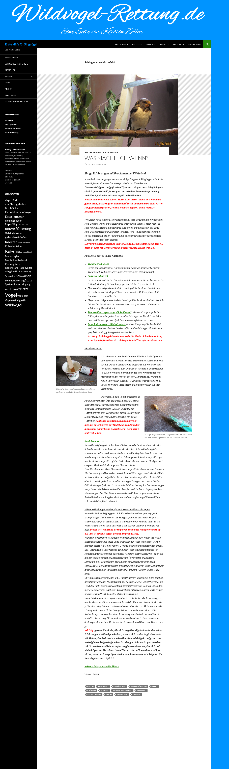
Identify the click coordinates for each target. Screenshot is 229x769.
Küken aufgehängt (24, 252)
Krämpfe (91, 690)
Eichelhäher (12, 212)
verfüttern (11, 289)
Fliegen (18, 220)
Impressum (178, 44)
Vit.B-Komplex (94, 694)
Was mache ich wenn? (116, 157)
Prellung (141, 690)
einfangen (26, 212)
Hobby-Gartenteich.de (15, 149)
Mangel (104, 690)
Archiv (163, 44)
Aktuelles (137, 44)
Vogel (109, 694)
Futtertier (23, 224)
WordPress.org (11, 132)
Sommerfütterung (15, 280)
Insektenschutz (24, 242)
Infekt (154, 686)
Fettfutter (18, 216)
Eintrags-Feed (11, 124)
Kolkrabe (10, 246)
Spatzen (9, 284)
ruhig (8, 271)
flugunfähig (11, 224)
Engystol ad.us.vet (98, 275)
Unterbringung (22, 284)
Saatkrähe (16, 271)
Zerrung (137, 694)
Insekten (11, 242)
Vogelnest (22, 295)
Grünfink (22, 237)
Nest (24, 260)
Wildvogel (122, 694)
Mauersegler (12, 256)
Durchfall (103, 686)
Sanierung (27, 272)
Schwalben (23, 276)
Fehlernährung (139, 686)
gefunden (11, 237)
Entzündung (119, 686)
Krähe (18, 246)
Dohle (15, 208)
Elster (8, 216)
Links (7, 83)
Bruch (90, 686)
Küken (11, 251)
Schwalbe (10, 276)
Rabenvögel (25, 267)
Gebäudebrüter (13, 233)
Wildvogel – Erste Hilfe (16, 64)
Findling (9, 220)
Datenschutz (194, 44)
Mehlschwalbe (13, 260)
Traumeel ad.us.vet (98, 263)
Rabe (17, 264)
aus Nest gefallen (15, 204)
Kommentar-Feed (13, 128)
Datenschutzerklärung (17, 101)
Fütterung (23, 228)
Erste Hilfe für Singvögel (21, 44)
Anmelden (9, 120)
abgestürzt (11, 200)
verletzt (22, 289)
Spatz (28, 280)
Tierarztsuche (101, 152)
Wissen (149, 44)
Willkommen (121, 44)
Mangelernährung (122, 690)
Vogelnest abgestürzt (17, 300)
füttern (10, 229)
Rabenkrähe (11, 267)
